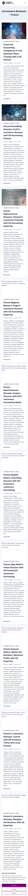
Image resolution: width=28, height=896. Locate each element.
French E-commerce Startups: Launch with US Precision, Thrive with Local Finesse (13, 739)
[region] (14, 883)
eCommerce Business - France (11, 41)
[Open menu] (25, 3)
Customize (14, 889)
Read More (7, 98)
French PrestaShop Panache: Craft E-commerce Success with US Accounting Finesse (13, 132)
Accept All (14, 885)
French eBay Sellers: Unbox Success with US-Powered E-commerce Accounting (13, 570)
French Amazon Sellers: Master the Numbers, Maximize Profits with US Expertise (13, 655)
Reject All (14, 893)
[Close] (26, 872)
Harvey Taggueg (9, 63)
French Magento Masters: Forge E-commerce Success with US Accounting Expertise (13, 308)
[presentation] (14, 31)
